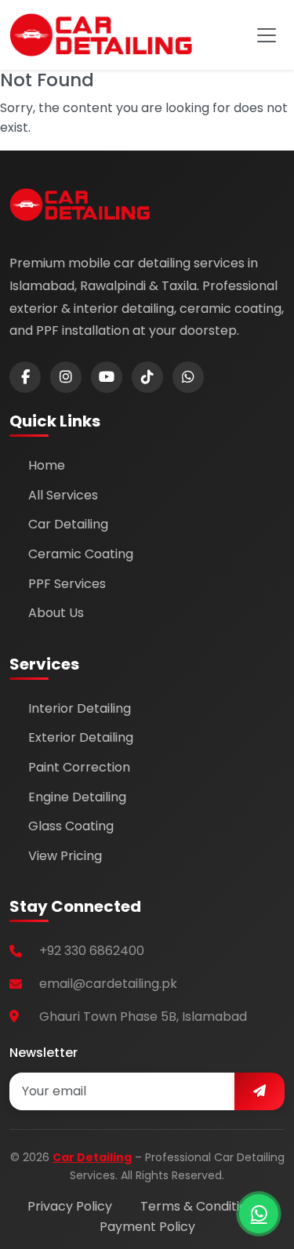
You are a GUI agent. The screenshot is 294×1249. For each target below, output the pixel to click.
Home (46, 465)
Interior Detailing (79, 708)
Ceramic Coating (80, 554)
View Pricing (65, 856)
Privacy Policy (69, 1206)
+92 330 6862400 (91, 951)
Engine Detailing (77, 797)
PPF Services (67, 584)
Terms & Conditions (200, 1206)
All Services (63, 495)
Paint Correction (79, 767)
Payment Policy (147, 1227)
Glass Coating (71, 826)
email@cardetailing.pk (108, 984)
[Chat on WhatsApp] (258, 1213)
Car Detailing (68, 524)
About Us (56, 613)
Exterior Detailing (80, 737)
